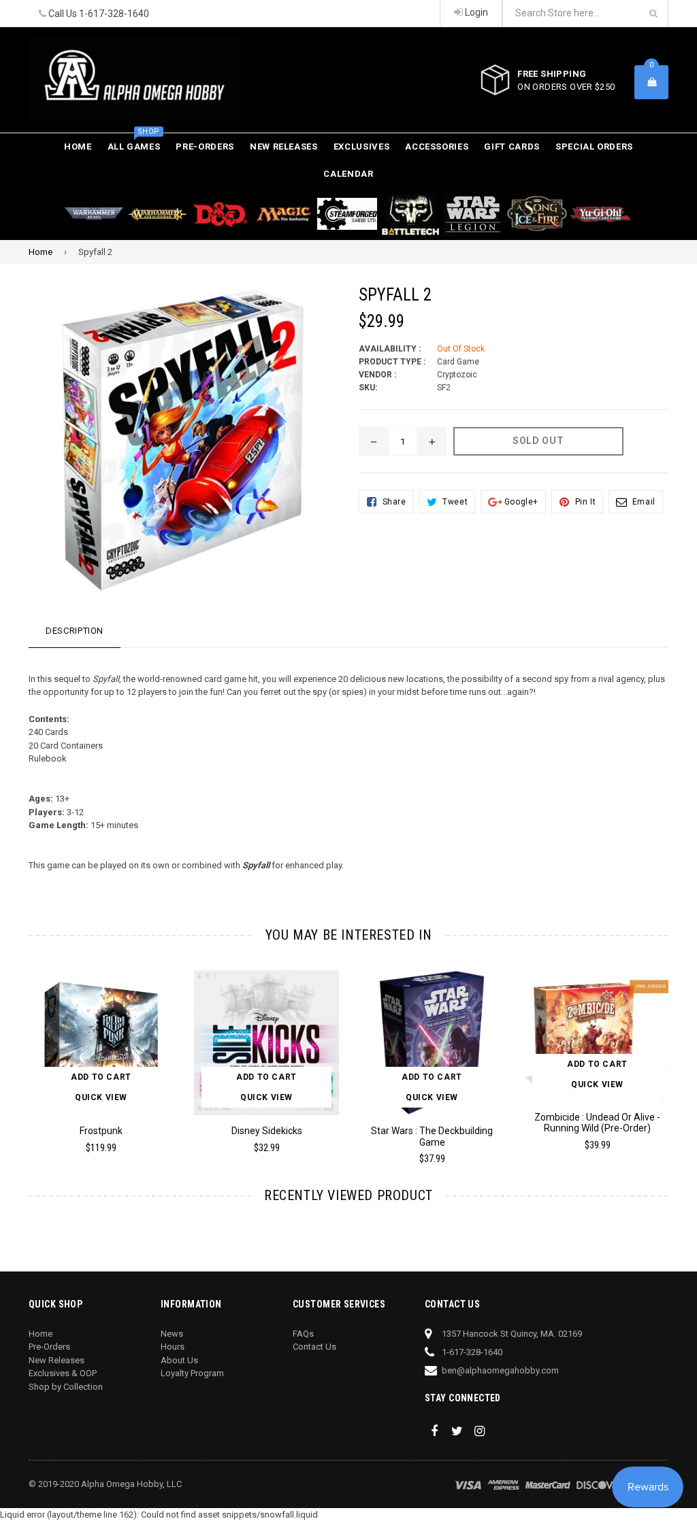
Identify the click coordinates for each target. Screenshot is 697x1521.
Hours (172, 1346)
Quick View (101, 1097)
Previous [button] (15, 1053)
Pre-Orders (205, 146)
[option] (91, 1067)
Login (475, 12)
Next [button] (682, 1053)
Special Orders (594, 146)
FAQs (303, 1334)
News (172, 1334)
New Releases (284, 146)
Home (78, 146)
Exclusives (362, 146)
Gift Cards (512, 146)
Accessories (436, 146)
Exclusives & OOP (63, 1373)
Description (74, 631)
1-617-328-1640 (114, 13)
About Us (179, 1360)
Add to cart (101, 1077)
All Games (134, 142)
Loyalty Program (192, 1373)
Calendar (348, 174)
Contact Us (314, 1346)
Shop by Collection (66, 1387)
